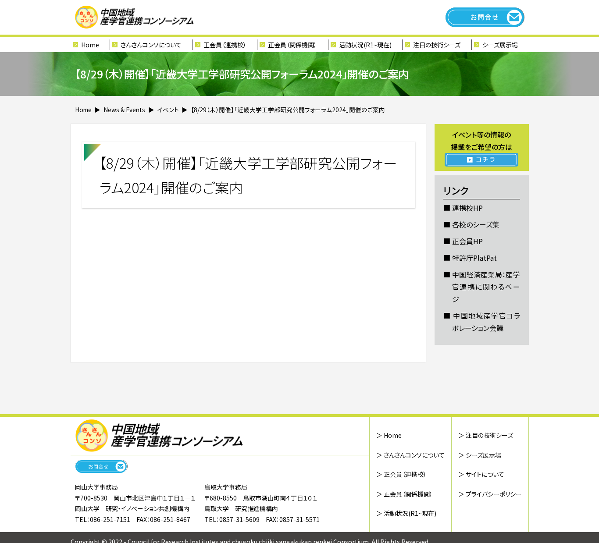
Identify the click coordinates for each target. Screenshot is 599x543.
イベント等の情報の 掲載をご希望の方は (481, 140)
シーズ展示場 (500, 44)
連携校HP (467, 207)
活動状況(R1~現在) (410, 513)
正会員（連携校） (224, 44)
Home (90, 44)
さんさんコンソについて (414, 455)
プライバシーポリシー (494, 494)
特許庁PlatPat (474, 257)
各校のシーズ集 (475, 224)
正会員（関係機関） (292, 44)
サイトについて (485, 474)
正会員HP (467, 241)
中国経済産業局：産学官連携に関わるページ (486, 286)
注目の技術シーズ (436, 44)
